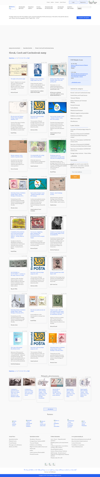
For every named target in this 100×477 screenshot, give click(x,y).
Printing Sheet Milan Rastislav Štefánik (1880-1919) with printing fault (57, 80)
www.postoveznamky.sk (14, 48)
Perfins (31, 450)
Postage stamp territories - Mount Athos (80, 153)
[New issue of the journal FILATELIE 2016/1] (18, 338)
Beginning (11, 58)
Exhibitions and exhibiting (36, 445)
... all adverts (50, 409)
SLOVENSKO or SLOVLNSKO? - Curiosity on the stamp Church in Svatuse (18, 274)
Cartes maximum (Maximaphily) (37, 452)
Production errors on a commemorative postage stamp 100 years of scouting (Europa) (57, 157)
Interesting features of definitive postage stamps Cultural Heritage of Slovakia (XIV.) (18, 311)
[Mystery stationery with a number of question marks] (18, 146)
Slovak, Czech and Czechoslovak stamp (44, 48)
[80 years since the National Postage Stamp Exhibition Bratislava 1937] (18, 107)
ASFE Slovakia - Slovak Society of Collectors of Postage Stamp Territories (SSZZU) (60, 454)
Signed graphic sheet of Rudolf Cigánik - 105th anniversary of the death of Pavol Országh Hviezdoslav (43, 394)
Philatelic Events (31, 7)
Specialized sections (61, 7)
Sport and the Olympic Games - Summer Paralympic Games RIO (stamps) (38, 194)
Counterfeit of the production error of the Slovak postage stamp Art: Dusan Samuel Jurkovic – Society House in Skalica (17, 234)
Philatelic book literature (76, 110)
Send (75, 176)
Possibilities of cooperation (78, 445)
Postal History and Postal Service (78, 95)
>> (26, 58)
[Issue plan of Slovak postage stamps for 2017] (38, 107)
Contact (57, 2)
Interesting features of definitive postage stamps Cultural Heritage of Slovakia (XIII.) (57, 349)
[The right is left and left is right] (18, 69)
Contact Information (76, 443)
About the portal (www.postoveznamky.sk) (81, 439)
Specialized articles (22, 7)
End (28, 58)
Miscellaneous (74, 121)
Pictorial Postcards (75, 105)
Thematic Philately (75, 98)
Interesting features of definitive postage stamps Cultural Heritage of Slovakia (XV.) (18, 194)
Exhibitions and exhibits (76, 116)
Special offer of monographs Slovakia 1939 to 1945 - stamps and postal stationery (57, 392)
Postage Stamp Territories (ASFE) (37, 441)
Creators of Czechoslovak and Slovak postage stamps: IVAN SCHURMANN (57, 233)
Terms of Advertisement (77, 446)
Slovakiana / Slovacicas (35, 439)
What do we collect (75, 118)
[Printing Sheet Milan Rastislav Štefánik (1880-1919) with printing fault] (57, 69)
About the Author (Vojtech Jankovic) (80, 441)
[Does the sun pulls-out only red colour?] (38, 301)
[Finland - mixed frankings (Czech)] (57, 184)
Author (52, 2)
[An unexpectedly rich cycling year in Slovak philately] (38, 146)
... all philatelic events (76, 82)
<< (15, 58)
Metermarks (32, 448)
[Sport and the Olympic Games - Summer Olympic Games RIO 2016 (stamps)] (57, 107)
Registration (83, 2)
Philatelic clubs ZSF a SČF (56, 457)
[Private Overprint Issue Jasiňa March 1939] (57, 263)
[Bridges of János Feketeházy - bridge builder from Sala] (38, 69)
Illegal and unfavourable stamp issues (38, 446)
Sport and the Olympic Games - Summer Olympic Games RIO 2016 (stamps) (57, 118)
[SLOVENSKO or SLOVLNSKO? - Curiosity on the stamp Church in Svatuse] (18, 263)
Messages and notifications (49, 7)
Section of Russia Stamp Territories (59, 451)
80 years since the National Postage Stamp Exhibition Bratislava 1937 (17, 118)
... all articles (73, 156)
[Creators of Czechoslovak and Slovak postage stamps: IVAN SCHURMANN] (57, 223)
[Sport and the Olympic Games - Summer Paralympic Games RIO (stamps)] (38, 184)
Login (73, 2)
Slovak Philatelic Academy (57, 449)
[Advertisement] (50, 35)
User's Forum (63, 2)
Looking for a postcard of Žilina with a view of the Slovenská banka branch (29, 392)
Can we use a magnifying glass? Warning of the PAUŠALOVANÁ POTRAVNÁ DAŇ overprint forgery (37, 234)
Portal (48, 2)
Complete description (83, 17)
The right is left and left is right (18, 78)
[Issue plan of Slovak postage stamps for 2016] (38, 263)
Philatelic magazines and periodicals (79, 113)
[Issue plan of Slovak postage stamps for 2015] (38, 338)
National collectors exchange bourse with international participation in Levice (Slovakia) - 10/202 (79, 75)
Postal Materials (39, 7)
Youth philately (74, 108)
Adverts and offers (70, 7)
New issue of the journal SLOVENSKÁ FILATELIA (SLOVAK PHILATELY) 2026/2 (79, 135)
